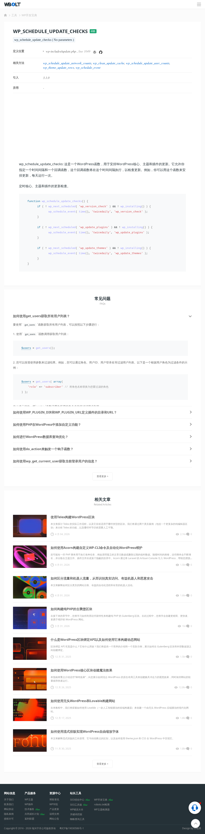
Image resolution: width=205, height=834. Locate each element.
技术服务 (29, 809)
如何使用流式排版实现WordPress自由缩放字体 (85, 731)
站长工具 (75, 793)
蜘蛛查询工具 (77, 819)
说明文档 (54, 814)
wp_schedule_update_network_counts (67, 63)
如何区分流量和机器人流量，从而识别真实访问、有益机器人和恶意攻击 (102, 578)
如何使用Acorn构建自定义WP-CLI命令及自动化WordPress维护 (96, 547)
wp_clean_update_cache (108, 63)
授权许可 (9, 818)
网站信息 (9, 793)
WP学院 (53, 804)
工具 (14, 15)
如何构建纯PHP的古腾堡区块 (71, 609)
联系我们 (9, 804)
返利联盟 (29, 818)
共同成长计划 (32, 814)
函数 (93, 31)
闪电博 (197, 828)
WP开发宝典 (29, 15)
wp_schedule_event (88, 67)
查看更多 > (102, 476)
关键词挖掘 (76, 814)
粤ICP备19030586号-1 (71, 828)
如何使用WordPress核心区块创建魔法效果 (81, 670)
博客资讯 (54, 799)
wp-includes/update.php (61, 51)
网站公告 (54, 818)
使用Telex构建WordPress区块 (73, 517)
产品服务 (30, 793)
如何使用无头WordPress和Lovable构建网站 (83, 701)
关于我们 (9, 799)
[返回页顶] (195, 823)
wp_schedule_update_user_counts (147, 63)
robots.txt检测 (102, 804)
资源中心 (55, 793)
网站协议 (9, 809)
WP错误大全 (76, 809)
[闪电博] (12, 4)
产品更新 (54, 809)
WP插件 (29, 804)
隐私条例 (9, 814)
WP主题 (29, 799)
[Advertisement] (102, 127)
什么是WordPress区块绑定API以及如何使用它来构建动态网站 (95, 639)
